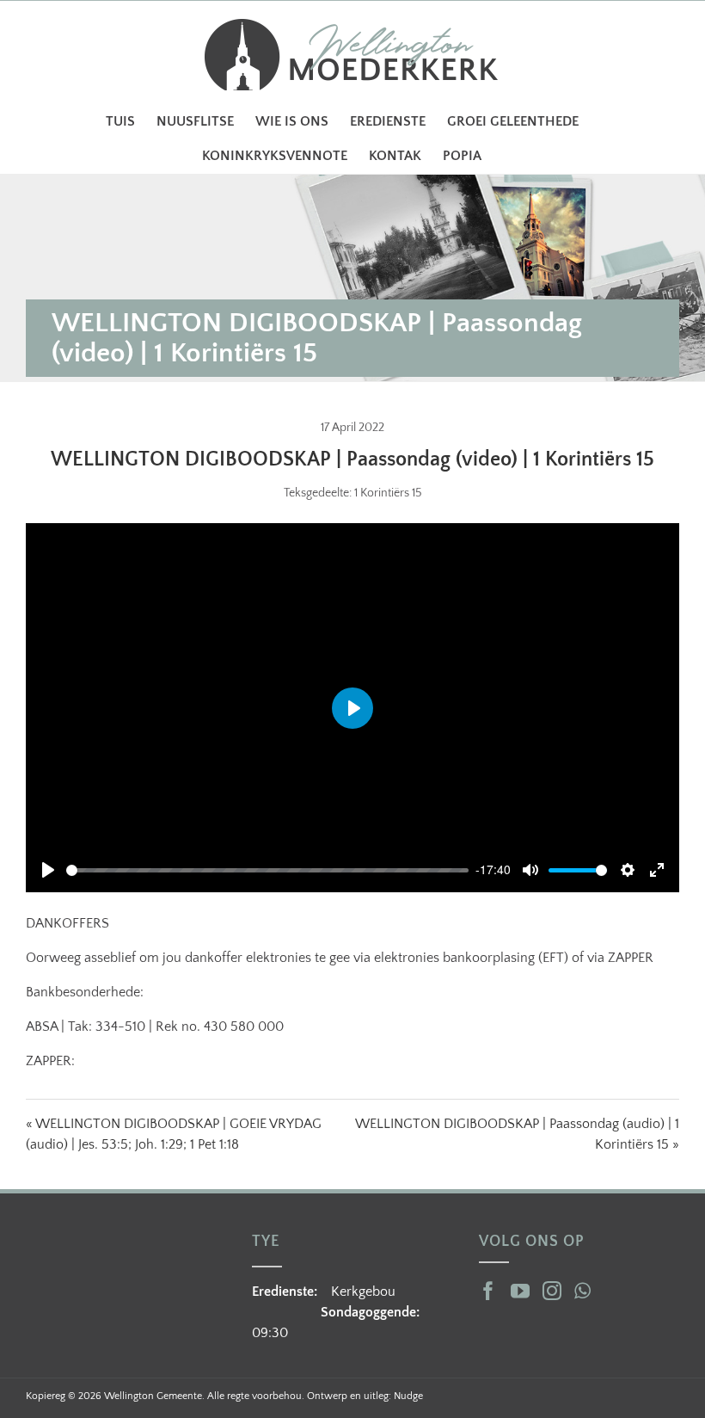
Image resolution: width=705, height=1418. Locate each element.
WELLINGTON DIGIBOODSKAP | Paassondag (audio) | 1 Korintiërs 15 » (517, 1134)
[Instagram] (552, 1290)
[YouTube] (520, 1290)
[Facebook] (488, 1290)
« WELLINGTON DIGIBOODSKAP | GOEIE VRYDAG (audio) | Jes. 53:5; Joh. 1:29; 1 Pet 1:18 (174, 1134)
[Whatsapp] (582, 1290)
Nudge (408, 1396)
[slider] (267, 870)
